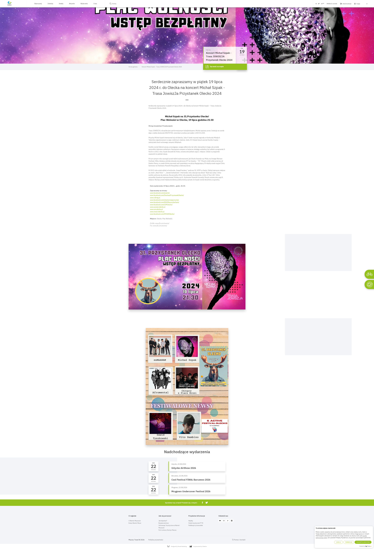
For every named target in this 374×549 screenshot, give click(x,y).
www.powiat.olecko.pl (157, 207)
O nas (95, 3)
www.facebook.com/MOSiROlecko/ (162, 214)
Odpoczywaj (38, 3)
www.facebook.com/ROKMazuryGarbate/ (164, 202)
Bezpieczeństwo (164, 523)
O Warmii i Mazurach (135, 521)
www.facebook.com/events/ (160, 193)
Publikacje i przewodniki (195, 525)
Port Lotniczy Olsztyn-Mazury (167, 530)
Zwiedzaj (50, 3)
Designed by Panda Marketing (179, 546)
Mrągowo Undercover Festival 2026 (190, 491)
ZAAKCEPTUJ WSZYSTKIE (363, 542)
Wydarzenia (84, 3)
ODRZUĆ (338, 542)
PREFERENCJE (348, 542)
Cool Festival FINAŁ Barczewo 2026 (190, 479)
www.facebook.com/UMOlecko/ (161, 205)
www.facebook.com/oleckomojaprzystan (164, 200)
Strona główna (133, 67)
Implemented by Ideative (200, 546)
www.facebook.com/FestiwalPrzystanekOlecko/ (167, 195)
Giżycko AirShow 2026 (183, 468)
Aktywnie (72, 3)
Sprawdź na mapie (217, 66)
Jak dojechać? (163, 521)
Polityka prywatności (155, 540)
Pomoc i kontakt (239, 540)
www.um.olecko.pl (156, 209)
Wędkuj (190, 521)
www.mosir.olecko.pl (157, 212)
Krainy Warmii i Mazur (135, 523)
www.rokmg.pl (155, 198)
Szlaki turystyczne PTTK (195, 523)
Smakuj (61, 3)
